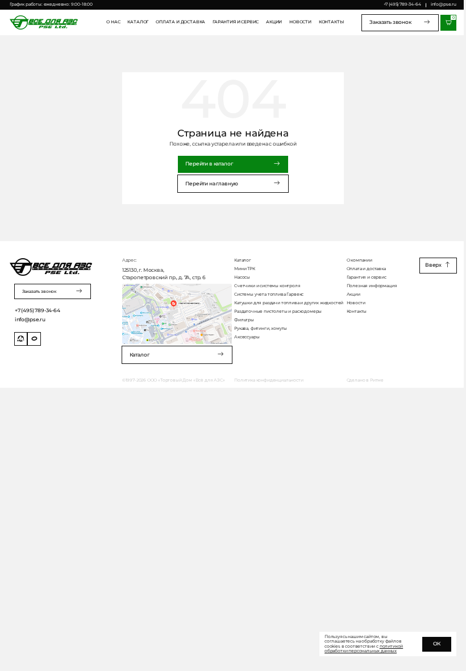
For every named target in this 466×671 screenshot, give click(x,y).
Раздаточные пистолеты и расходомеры (278, 311)
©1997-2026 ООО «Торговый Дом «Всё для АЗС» (173, 380)
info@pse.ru (443, 4)
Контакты (331, 22)
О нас (113, 22)
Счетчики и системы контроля (267, 286)
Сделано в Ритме (365, 380)
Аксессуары (246, 337)
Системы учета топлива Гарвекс (268, 294)
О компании (359, 260)
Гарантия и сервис (236, 22)
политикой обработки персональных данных (363, 649)
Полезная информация (372, 286)
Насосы (242, 277)
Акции (274, 22)
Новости (300, 22)
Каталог (137, 22)
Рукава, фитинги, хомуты (260, 328)
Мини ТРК (244, 269)
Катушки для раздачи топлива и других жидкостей (288, 303)
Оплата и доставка (180, 22)
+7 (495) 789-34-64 (402, 4)
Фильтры (244, 320)
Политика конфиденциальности (268, 380)
